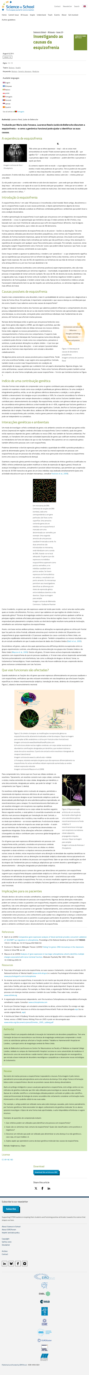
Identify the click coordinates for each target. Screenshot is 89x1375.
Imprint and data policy (11, 1232)
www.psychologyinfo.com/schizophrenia (20, 976)
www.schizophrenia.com (38, 1002)
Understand (41, 14)
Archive (5, 1251)
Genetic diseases (24, 71)
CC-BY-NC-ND (7, 1159)
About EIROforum (9, 1229)
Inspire (32, 14)
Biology (11, 67)
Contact (57, 6)
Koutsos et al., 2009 (59, 473)
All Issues (24, 14)
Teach (50, 14)
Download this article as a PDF (46, 1172)
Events (57, 14)
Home (4, 14)
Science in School (39, 32)
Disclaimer (6, 1244)
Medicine (35, 71)
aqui (76, 1009)
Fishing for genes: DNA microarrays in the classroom (63, 947)
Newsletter (67, 6)
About (64, 14)
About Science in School (11, 1226)
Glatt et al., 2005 (74, 641)
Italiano (7, 89)
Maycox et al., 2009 (19, 652)
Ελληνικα (8, 86)
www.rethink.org (10, 995)
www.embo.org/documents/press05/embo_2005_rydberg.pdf (29, 1022)
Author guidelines (8, 19)
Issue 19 (59, 32)
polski (7, 93)
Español (8, 107)
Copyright (5, 1238)
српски (7, 103)
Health (18, 67)
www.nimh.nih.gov (40, 973)
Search (76, 6)
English (7, 82)
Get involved (73, 14)
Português (8, 96)
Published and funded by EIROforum (14, 1365)
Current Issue (13, 14)
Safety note (6, 1241)
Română (8, 100)
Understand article (80, 37)
